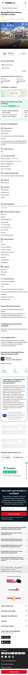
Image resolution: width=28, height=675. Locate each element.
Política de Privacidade (7, 518)
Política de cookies (6, 667)
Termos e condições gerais (8, 660)
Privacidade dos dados (7, 664)
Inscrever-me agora (14, 514)
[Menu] (2, 2)
